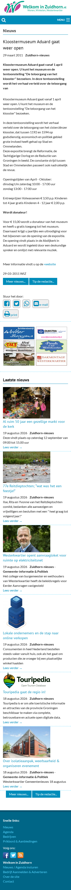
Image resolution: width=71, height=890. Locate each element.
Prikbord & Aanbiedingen (20, 841)
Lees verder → (12, 447)
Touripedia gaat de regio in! (24, 692)
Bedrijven (9, 836)
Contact (8, 881)
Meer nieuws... (15, 281)
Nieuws (9, 30)
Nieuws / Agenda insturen (20, 867)
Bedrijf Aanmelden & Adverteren (25, 872)
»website (50, 264)
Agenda (8, 832)
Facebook (6, 855)
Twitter (13, 855)
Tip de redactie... (43, 281)
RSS (20, 855)
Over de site (11, 876)
